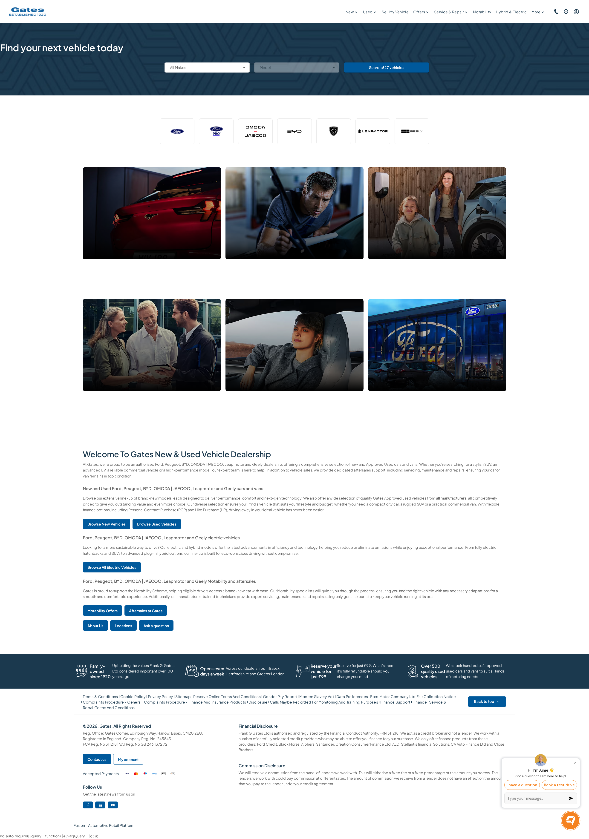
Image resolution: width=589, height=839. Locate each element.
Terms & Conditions (100, 696)
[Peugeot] (334, 131)
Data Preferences (352, 696)
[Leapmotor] (373, 131)
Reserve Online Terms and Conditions (227, 696)
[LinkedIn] (100, 805)
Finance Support (395, 702)
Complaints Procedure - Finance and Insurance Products (195, 702)
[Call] (555, 11)
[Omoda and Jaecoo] (255, 131)
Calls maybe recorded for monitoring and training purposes (324, 702)
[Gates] (27, 11)
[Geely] (412, 131)
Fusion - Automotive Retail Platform (104, 825)
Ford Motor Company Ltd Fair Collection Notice (413, 696)
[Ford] (177, 131)
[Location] (565, 11)
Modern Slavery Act (316, 696)
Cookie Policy (133, 696)
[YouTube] (112, 805)
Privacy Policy (160, 696)
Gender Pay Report (280, 696)
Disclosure (258, 702)
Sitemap (183, 696)
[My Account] (576, 11)
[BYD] (294, 131)
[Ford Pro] (216, 131)
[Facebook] (88, 805)
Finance (420, 702)
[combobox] (207, 67)
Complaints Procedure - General (112, 702)
